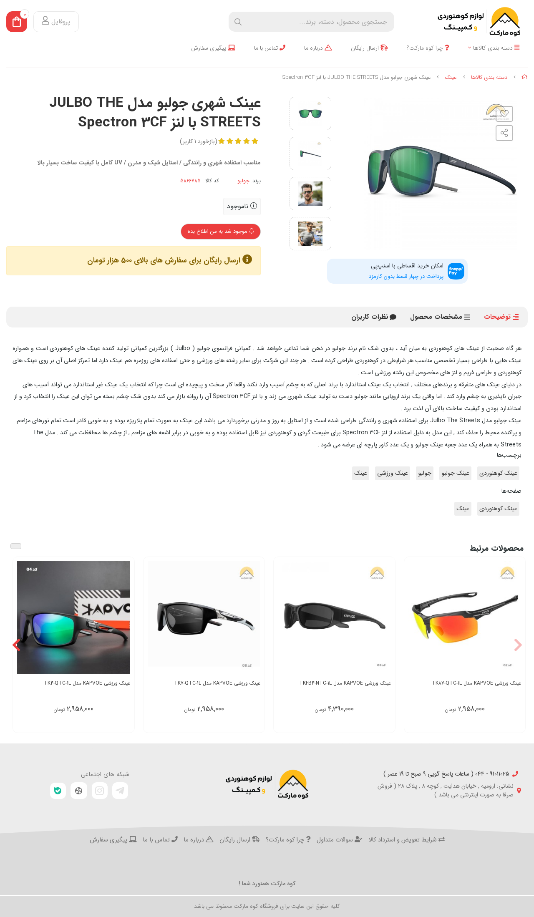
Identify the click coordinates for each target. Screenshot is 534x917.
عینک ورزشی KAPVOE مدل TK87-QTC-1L (476, 683)
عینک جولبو (455, 473)
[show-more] (514, 618)
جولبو (243, 181)
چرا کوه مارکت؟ (426, 48)
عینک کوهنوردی (498, 473)
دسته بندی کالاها (493, 48)
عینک (451, 77)
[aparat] (79, 790)
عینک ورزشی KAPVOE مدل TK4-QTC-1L (87, 683)
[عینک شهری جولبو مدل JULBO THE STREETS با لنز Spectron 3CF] (267, 784)
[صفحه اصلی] (524, 77)
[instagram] (100, 790)
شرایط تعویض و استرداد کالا (403, 840)
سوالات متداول (336, 840)
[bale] (58, 791)
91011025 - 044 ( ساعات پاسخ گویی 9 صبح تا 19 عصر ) (446, 774)
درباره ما (314, 48)
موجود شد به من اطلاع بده (218, 231)
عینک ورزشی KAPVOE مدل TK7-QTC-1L (217, 683)
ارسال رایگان (365, 48)
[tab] (370, 317)
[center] (238, 22)
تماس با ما (267, 48)
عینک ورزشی (392, 473)
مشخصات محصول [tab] (436, 317)
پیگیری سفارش (209, 48)
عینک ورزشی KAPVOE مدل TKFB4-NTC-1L (345, 683)
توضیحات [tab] (497, 317)
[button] (518, 644)
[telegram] (120, 790)
